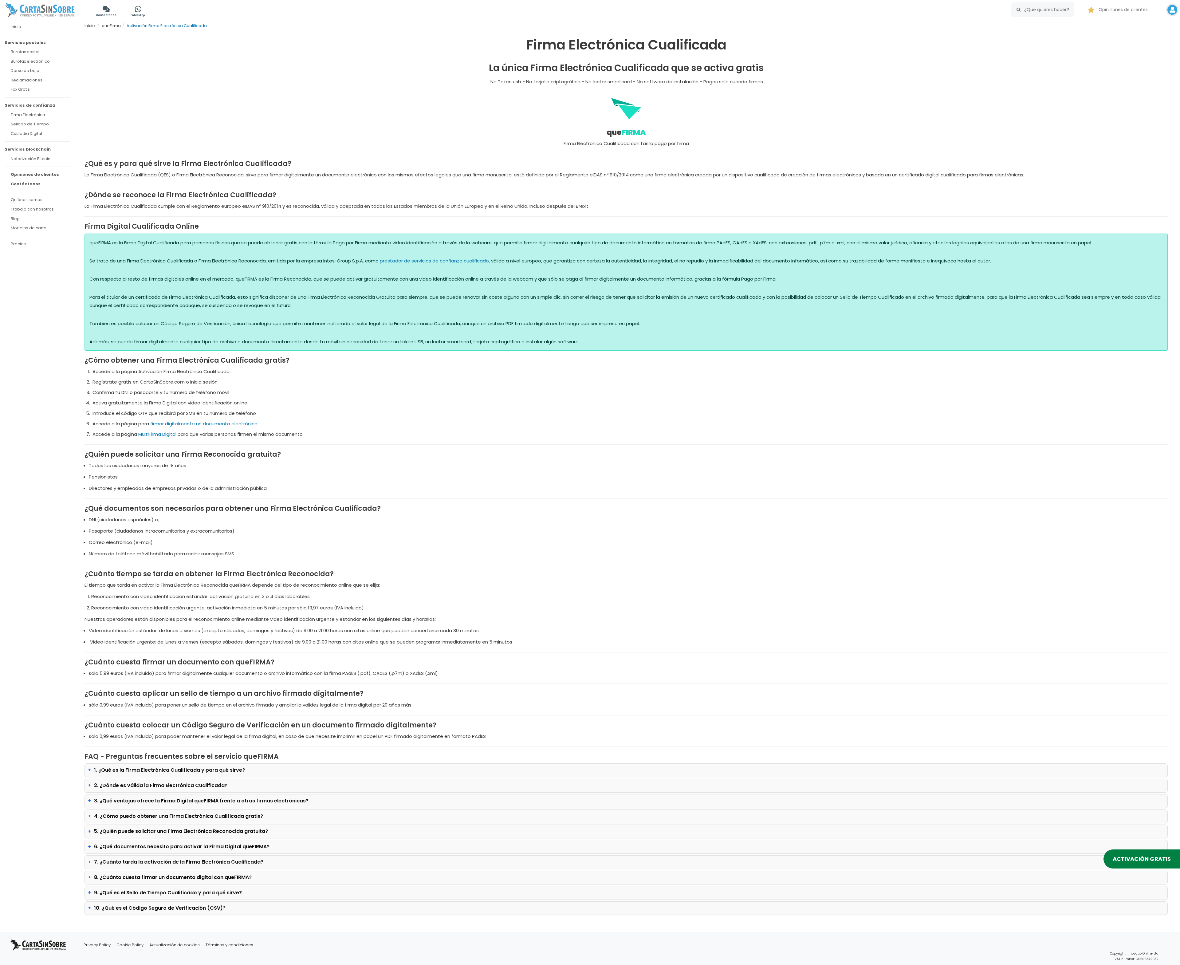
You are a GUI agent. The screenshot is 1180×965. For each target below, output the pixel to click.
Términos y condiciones (229, 945)
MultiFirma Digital (157, 434)
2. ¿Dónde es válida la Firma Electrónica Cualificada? (160, 785)
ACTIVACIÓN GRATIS (1142, 859)
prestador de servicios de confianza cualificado (434, 261)
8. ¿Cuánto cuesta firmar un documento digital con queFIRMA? (173, 877)
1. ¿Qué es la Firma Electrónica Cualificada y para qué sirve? (169, 770)
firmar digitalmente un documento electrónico (204, 423)
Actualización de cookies (174, 945)
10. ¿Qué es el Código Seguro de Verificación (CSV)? (160, 908)
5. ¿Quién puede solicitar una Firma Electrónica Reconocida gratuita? (181, 831)
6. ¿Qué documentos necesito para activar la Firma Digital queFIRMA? (181, 846)
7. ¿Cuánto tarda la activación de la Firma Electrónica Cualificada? (178, 861)
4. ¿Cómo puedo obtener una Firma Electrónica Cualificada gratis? (178, 816)
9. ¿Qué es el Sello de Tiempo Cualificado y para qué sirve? (168, 892)
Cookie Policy (130, 945)
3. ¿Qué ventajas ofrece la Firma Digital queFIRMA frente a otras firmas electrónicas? (201, 800)
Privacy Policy (97, 945)
